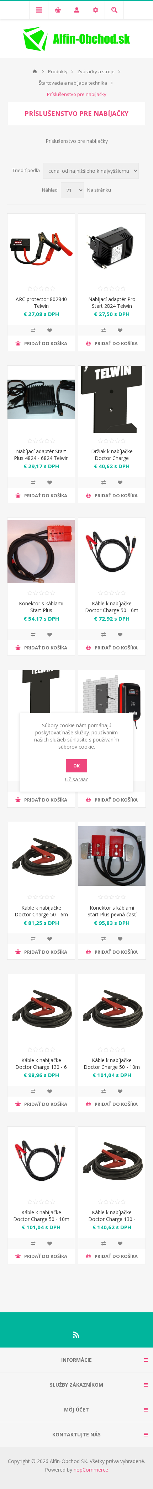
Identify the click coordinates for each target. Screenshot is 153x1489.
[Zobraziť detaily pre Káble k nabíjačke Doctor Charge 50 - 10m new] (41, 1160)
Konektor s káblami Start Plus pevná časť (112, 911)
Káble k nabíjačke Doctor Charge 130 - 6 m (41, 1067)
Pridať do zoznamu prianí (49, 330)
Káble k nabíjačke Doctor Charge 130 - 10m (112, 1219)
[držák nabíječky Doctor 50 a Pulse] (112, 399)
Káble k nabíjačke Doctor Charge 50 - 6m (41, 911)
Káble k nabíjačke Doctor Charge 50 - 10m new (41, 1219)
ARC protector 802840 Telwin (41, 302)
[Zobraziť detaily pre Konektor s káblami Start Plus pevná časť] (112, 855)
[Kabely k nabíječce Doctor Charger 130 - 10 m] (112, 1160)
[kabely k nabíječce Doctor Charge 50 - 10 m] (112, 1007)
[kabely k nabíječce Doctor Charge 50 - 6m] (41, 855)
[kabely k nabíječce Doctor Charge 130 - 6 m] (41, 1007)
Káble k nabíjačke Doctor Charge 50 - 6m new (111, 610)
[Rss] (76, 1334)
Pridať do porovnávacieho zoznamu (33, 330)
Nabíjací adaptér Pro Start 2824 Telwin (112, 302)
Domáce (34, 71)
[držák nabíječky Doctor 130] (41, 703)
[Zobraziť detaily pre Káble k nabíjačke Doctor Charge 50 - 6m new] (112, 551)
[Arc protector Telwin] (41, 247)
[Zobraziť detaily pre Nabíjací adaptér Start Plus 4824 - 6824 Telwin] (41, 399)
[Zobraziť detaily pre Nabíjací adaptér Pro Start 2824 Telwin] (112, 247)
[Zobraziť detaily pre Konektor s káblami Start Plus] (41, 551)
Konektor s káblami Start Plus (41, 607)
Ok (76, 766)
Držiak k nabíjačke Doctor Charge (112, 454)
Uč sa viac (76, 779)
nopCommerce (91, 1469)
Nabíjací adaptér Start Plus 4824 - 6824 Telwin (41, 454)
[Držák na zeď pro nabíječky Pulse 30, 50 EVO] (112, 703)
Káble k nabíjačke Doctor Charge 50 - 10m (112, 1063)
